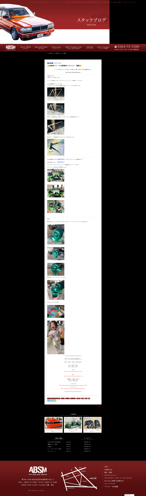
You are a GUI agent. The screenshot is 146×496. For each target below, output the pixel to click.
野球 (89, 398)
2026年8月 (86, 442)
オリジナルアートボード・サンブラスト (118, 478)
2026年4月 (86, 451)
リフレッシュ (72, 398)
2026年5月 (86, 448)
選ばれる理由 (25, 48)
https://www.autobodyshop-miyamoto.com (73, 376)
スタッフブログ (89, 48)
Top (9, 48)
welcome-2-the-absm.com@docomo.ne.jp (73, 371)
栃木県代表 (78, 398)
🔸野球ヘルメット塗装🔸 (73, 430)
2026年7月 (86, 444)
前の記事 (47, 406)
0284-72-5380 (30, 482)
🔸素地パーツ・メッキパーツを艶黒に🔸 (92, 430)
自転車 (82, 398)
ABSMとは (108, 469)
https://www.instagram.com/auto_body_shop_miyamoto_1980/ (73, 385)
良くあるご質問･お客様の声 (73, 48)
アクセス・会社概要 (103, 48)
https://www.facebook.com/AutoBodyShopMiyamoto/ (73, 388)
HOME (45, 53)
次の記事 (99, 406)
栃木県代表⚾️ (61, 162)
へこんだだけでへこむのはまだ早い (53, 398)
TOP (106, 467)
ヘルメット (67, 398)
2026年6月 (86, 446)
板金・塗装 (41, 48)
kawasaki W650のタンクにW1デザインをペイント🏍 (53, 430)
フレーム (62, 398)
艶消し (86, 398)
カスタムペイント (56, 48)
